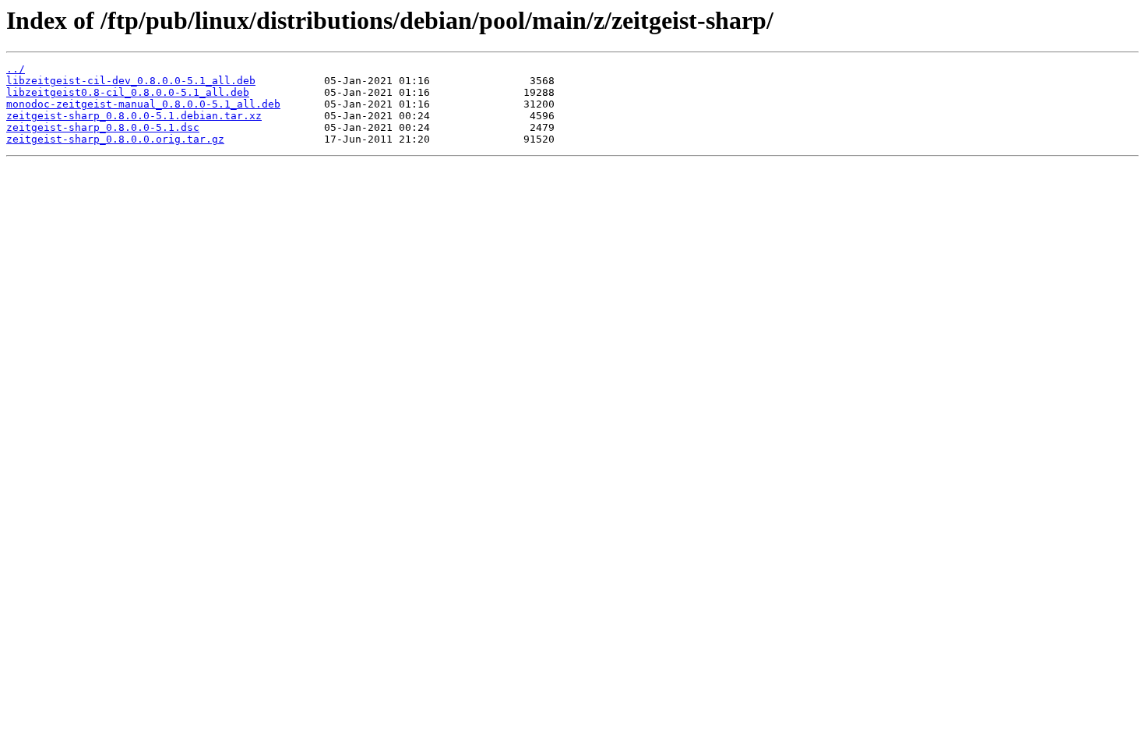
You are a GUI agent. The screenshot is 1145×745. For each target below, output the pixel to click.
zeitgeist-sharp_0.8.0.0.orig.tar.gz (115, 139)
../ (15, 69)
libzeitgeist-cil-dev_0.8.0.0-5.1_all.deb (130, 81)
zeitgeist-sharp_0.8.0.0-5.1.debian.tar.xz (134, 116)
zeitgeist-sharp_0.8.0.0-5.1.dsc (102, 127)
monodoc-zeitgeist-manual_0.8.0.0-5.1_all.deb (143, 104)
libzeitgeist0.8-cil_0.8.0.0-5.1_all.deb (127, 92)
